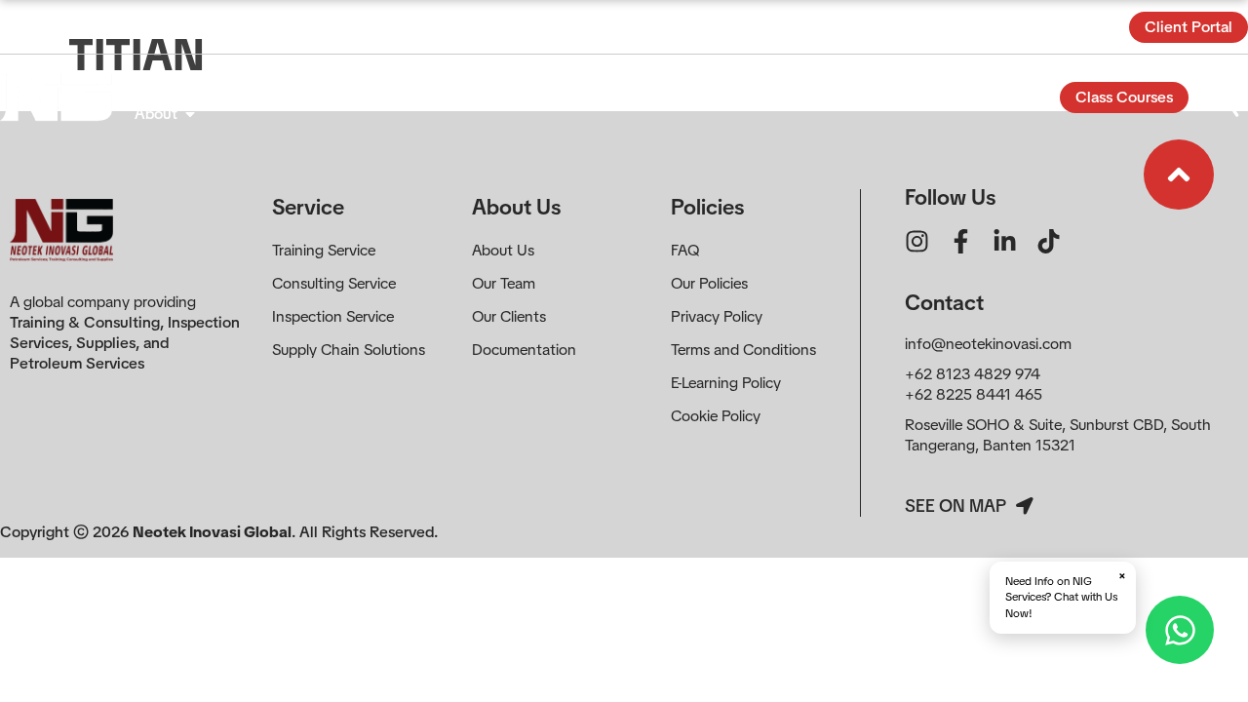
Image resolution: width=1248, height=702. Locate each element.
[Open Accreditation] (509, 81)
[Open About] (190, 114)
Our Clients (509, 316)
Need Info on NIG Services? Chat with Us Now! (1065, 594)
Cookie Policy (715, 416)
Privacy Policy (716, 316)
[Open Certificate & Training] (385, 81)
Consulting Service (334, 283)
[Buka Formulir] (1225, 98)
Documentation (524, 349)
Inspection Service (333, 316)
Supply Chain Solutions (348, 349)
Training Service (323, 250)
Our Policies (709, 283)
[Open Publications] (624, 81)
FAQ (685, 250)
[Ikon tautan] (1179, 174)
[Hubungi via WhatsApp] (1180, 630)
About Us (503, 250)
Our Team (503, 283)
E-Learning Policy (726, 382)
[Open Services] (206, 81)
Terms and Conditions (743, 349)
